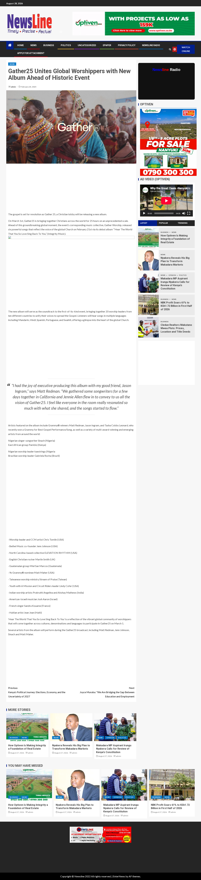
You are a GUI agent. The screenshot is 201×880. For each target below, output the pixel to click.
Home (20, 45)
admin (13, 87)
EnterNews (119, 876)
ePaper (107, 45)
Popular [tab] (163, 223)
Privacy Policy (126, 45)
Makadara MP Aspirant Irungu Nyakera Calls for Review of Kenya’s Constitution (113, 749)
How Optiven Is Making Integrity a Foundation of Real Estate (175, 239)
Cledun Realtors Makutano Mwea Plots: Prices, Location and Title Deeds (176, 328)
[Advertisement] (71, 189)
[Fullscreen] (188, 213)
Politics (66, 45)
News (33, 45)
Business (48, 45)
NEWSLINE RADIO (151, 45)
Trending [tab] (182, 223)
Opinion (110, 738)
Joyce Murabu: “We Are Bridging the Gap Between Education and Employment (107, 692)
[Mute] (183, 213)
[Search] (170, 49)
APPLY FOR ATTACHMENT (30, 53)
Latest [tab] (143, 223)
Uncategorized (87, 45)
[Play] (144, 213)
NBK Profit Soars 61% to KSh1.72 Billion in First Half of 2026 (176, 306)
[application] (166, 201)
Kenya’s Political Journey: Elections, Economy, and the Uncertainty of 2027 (36, 692)
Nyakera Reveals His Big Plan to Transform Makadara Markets (175, 261)
